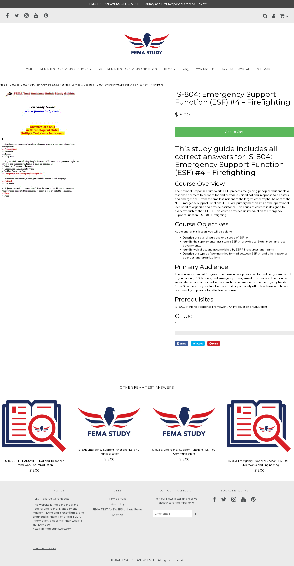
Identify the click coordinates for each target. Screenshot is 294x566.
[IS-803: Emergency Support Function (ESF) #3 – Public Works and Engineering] (259, 426)
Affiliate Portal (236, 69)
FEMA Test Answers (44, 548)
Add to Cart (234, 132)
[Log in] (271, 15)
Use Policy (117, 504)
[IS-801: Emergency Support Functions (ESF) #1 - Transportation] (109, 421)
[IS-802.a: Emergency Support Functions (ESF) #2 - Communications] (184, 421)
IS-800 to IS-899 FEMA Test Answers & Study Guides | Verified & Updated (51, 84)
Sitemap (117, 515)
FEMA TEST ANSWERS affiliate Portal (118, 509)
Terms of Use (117, 498)
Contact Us (205, 69)
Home (28, 69)
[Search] (263, 15)
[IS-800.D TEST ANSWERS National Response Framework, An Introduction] (34, 426)
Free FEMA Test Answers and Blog (127, 69)
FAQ (185, 69)
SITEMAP (263, 69)
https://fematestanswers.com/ (52, 528)
